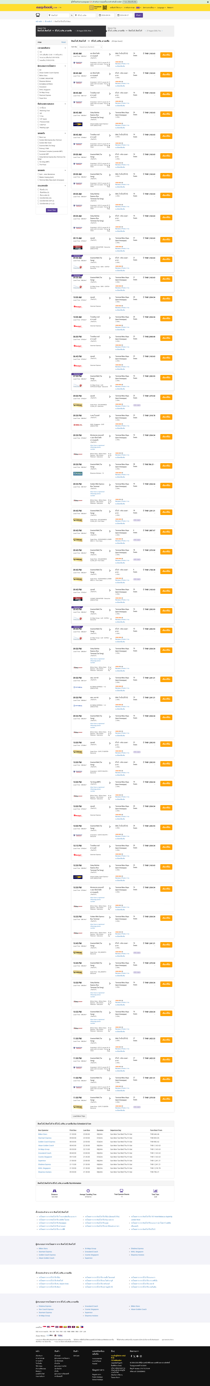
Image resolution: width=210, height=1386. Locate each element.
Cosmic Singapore (45, 1157)
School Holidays (97, 1380)
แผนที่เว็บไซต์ (40, 1374)
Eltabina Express (44, 1164)
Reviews (118, 64)
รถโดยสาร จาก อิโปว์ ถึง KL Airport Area (54, 1284)
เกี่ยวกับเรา (39, 1356)
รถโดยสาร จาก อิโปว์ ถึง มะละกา (143, 1277)
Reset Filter (52, 210)
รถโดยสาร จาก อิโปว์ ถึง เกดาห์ (142, 1284)
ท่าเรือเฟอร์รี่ (58, 1376)
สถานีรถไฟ (58, 1369)
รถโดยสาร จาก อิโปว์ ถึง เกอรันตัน (143, 1287)
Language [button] (160, 8)
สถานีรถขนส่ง (59, 1361)
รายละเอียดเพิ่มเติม (129, 2)
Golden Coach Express (46, 1142)
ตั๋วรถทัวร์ (48, 21)
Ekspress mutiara (44, 1172)
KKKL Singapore (44, 1168)
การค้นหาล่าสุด (129, 8)
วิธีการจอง (39, 1366)
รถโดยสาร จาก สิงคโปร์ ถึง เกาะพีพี (52, 1229)
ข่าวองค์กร (39, 1361)
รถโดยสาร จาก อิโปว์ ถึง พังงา (50, 1287)
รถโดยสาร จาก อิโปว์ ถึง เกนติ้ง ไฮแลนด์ (100, 1277)
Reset (63, 42)
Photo (124, 64)
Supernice (42, 1161)
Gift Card (76, 1356)
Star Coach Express (46, 1309)
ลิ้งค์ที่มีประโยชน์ (116, 1365)
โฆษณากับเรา (115, 1377)
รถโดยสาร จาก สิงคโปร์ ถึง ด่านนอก (52, 1226)
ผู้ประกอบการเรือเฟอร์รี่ (62, 1374)
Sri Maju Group (43, 1149)
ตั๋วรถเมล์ (57, 1356)
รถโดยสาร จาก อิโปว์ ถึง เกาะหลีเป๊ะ (144, 1281)
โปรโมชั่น (39, 1363)
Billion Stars (42, 1134)
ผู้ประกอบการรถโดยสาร (62, 1358)
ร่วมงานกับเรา (40, 1376)
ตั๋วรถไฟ (57, 1363)
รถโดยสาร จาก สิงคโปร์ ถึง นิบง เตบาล (99, 1220)
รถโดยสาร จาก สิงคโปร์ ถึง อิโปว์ (143, 1229)
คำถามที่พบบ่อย (41, 1369)
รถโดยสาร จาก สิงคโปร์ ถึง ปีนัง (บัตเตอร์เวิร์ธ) (102, 1217)
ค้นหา (138, 15)
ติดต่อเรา (170, 8)
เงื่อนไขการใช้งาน (116, 1375)
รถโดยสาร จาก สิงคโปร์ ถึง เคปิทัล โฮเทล (54, 1220)
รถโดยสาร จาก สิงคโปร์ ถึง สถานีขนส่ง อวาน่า (102, 1226)
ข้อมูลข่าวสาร (96, 1374)
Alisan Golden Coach (46, 1146)
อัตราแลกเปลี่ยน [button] (148, 8)
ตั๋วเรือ (56, 1371)
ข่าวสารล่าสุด (40, 1358)
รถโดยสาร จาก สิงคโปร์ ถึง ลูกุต (96, 1223)
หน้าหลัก (39, 21)
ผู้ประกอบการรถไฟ (60, 1366)
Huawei (94, 1364)
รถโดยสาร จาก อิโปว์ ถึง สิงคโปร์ (51, 1281)
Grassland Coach (44, 1153)
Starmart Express (44, 1138)
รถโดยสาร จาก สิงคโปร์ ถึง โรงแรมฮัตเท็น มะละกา (58, 1217)
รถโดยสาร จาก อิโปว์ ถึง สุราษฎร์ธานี (99, 1287)
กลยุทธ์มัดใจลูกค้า (116, 1363)
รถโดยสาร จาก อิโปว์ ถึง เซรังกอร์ (97, 1284)
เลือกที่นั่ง (166, 55)
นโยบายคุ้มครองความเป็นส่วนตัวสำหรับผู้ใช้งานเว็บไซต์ (118, 1370)
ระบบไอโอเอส (96, 1361)
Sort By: (74, 47)
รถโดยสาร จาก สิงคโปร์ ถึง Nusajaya (52, 1223)
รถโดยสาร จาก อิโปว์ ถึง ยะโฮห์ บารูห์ (99, 1281)
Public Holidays (97, 1377)
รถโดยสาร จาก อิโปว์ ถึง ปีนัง (49, 1277)
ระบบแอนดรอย (97, 1358)
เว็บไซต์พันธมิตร (116, 1360)
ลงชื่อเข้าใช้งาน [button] (115, 8)
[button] (138, 7)
